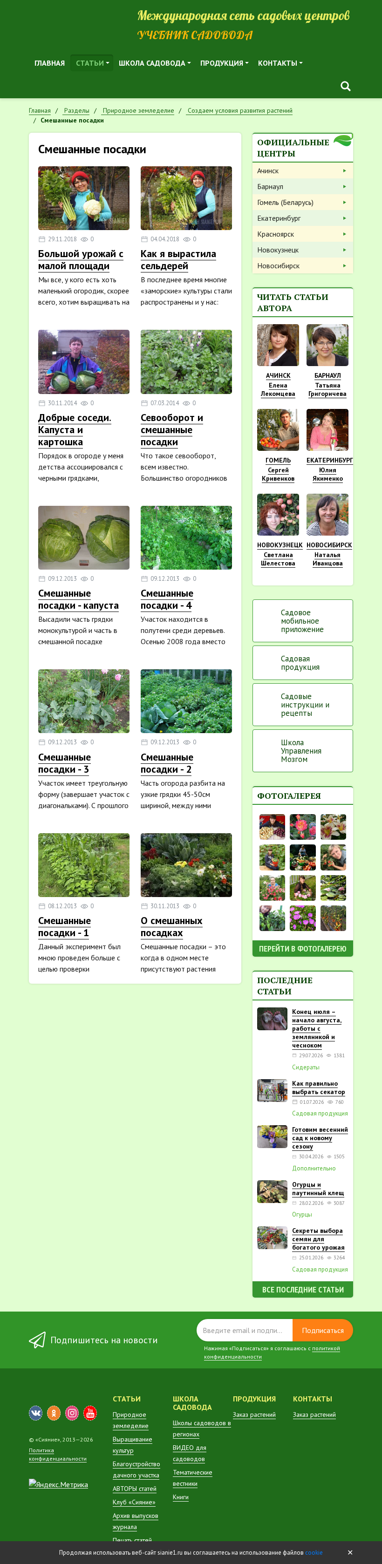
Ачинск (268, 170)
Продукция (221, 63)
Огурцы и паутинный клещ (318, 1188)
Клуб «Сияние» (134, 1502)
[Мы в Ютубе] (90, 1413)
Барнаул (270, 186)
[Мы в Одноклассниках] (54, 1413)
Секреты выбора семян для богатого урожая (318, 1238)
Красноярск (275, 233)
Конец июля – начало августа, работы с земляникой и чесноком (316, 1028)
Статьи (90, 63)
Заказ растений (254, 1414)
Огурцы (302, 1214)
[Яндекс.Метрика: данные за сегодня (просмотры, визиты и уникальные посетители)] (58, 1484)
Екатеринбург (278, 218)
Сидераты (306, 1067)
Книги (181, 1497)
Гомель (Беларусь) (285, 202)
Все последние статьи (303, 1289)
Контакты (277, 63)
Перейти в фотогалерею (303, 948)
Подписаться (323, 1330)
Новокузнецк (278, 249)
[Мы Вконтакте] (35, 1413)
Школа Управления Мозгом (301, 750)
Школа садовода (152, 63)
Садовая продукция (300, 662)
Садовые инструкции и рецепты (305, 704)
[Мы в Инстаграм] (72, 1413)
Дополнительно (314, 1168)
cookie (314, 1553)
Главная (49, 63)
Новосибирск (278, 265)
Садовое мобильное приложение (302, 620)
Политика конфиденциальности (58, 1454)
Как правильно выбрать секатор (318, 1087)
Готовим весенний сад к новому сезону (320, 1137)
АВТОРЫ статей (135, 1488)
